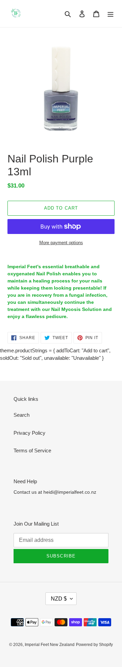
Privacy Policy (29, 433)
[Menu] (110, 13)
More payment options (61, 242)
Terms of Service (32, 450)
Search (21, 415)
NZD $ (59, 599)
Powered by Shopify (94, 644)
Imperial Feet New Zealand (50, 644)
